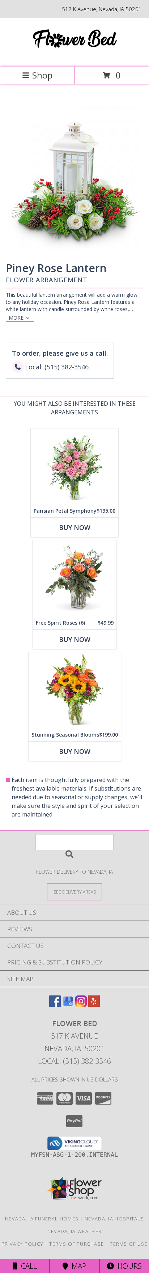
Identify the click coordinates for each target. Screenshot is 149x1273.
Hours (128, 1266)
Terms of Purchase (76, 1244)
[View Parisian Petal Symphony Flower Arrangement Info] (74, 466)
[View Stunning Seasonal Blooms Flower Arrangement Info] (75, 690)
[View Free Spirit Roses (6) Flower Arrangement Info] (74, 578)
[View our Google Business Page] (68, 1004)
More (16, 317)
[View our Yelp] (94, 1004)
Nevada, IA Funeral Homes (41, 1218)
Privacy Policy (22, 1244)
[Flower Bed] (74, 56)
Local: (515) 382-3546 (74, 1061)
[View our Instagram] (81, 1004)
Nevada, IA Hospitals (114, 1218)
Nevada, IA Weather (74, 1231)
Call (27, 1266)
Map (77, 1266)
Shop (42, 75)
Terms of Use (129, 1244)
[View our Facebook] (55, 1004)
